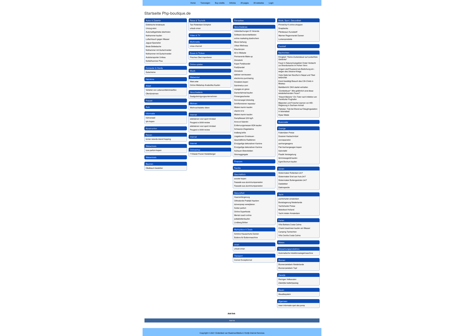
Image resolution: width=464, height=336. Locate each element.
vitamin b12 (239, 110)
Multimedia (195, 41)
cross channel (196, 46)
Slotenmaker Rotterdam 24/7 (290, 172)
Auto (148, 106)
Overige (282, 128)
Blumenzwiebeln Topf (287, 268)
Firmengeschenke (242, 96)
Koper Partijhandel (242, 63)
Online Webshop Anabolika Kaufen (205, 85)
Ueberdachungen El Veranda (246, 31)
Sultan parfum (240, 208)
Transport (238, 255)
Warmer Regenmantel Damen (291, 35)
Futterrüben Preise (286, 132)
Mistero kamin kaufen (243, 107)
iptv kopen (150, 121)
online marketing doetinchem (246, 38)
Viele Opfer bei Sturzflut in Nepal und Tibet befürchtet (296, 76)
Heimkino (150, 79)
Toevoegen (205, 2)
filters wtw (194, 81)
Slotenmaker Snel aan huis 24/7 (292, 176)
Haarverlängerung (242, 197)
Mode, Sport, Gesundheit (289, 20)
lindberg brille (240, 132)
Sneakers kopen (241, 81)
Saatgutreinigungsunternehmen (203, 96)
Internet (193, 114)
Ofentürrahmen (152, 93)
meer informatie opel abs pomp (291, 305)
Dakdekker (283, 183)
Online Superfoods (242, 211)
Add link (231, 313)
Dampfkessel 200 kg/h (243, 118)
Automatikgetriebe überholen (158, 31)
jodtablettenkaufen (242, 218)
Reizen (149, 134)
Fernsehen (239, 20)
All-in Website (240, 52)
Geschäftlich (240, 174)
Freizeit (149, 100)
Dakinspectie (284, 187)
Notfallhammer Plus (154, 60)
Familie (237, 167)
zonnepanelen (284, 139)
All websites (259, 2)
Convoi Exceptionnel (243, 259)
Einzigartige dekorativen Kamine (248, 143)
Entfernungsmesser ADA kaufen (248, 125)
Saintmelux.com (241, 85)
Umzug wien (151, 28)
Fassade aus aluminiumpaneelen (248, 182)
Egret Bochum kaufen (287, 161)
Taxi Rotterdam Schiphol (200, 24)
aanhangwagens (285, 143)
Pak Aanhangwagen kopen (290, 147)
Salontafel (282, 150)
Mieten (281, 242)
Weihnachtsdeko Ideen (200, 107)
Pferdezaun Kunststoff (287, 31)
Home (193, 2)
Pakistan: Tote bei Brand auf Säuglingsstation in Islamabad (297, 110)
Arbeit (148, 85)
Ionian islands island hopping (158, 139)
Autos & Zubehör (153, 20)
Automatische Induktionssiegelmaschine (295, 253)
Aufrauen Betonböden (243, 150)
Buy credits (220, 2)
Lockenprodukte (285, 39)
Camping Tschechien (287, 231)
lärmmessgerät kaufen (287, 158)
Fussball (282, 46)
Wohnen (193, 103)
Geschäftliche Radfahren (244, 139)
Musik (192, 70)
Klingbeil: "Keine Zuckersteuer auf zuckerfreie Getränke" (298, 58)
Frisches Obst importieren (201, 57)
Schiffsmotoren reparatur (244, 103)
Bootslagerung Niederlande (290, 202)
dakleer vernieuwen (242, 74)
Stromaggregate (241, 154)
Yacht (280, 194)
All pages (245, 2)
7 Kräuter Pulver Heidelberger (203, 153)
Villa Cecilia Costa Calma (289, 235)
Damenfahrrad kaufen (243, 92)
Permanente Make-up (243, 56)
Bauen (281, 289)
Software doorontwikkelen (245, 34)
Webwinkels (151, 146)
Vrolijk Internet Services (254, 333)
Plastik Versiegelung (287, 154)
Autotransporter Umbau (156, 57)
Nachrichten (283, 52)
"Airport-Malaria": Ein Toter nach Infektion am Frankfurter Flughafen (297, 98)
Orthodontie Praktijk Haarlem (246, 200)
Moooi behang (240, 42)
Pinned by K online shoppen (290, 24)
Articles (232, 2)
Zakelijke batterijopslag (288, 282)
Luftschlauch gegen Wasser (157, 39)
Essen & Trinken (197, 53)
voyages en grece (241, 89)
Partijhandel (239, 67)
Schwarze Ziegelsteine (244, 129)
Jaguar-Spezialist (153, 42)
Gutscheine (151, 72)
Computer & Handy (154, 67)
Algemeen (282, 301)
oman (236, 244)
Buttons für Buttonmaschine (246, 237)
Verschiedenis (196, 92)
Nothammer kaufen (154, 35)
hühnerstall (150, 117)
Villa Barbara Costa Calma (289, 224)
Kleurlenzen (239, 49)
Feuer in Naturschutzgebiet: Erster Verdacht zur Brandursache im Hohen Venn (297, 64)
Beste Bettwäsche (153, 46)
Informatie (150, 113)
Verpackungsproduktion (289, 248)
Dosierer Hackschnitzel (288, 136)
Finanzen (238, 161)
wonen (281, 168)
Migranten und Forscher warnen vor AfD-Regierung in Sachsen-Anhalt (295, 104)
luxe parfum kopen (154, 150)
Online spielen (196, 64)
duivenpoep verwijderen (244, 204)
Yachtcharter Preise (286, 206)
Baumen (149, 163)
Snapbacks (283, 28)
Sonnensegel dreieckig (244, 100)
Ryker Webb (283, 115)
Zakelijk (281, 275)
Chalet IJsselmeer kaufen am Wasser (294, 228)
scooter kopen (240, 178)
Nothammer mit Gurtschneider (158, 50)
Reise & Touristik (197, 20)
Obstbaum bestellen (154, 168)
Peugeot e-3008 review (200, 122)
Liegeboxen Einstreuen (244, 136)
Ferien (281, 220)
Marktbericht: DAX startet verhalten (293, 87)
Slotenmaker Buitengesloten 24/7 (292, 180)
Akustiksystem (284, 294)
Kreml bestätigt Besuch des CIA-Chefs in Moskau (295, 82)
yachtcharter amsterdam (288, 198)
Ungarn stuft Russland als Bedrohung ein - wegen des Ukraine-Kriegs (296, 70)
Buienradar (283, 121)
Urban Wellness (241, 45)
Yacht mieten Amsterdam (289, 213)
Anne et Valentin (241, 121)
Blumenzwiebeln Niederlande (291, 264)
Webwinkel (195, 77)
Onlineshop (195, 149)
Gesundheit (239, 192)
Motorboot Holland (286, 209)
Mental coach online (242, 215)
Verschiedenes (240, 26)
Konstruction (151, 128)
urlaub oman (195, 28)
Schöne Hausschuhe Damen (246, 233)
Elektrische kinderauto (155, 24)
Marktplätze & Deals (243, 229)
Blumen (281, 260)
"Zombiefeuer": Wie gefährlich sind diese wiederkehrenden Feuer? (295, 92)
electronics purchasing (244, 78)
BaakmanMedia (235, 333)
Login (271, 2)
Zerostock (238, 60)
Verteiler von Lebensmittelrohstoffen (161, 90)
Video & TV (195, 35)
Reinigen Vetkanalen (287, 279)
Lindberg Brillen (241, 222)
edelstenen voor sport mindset (203, 118)
